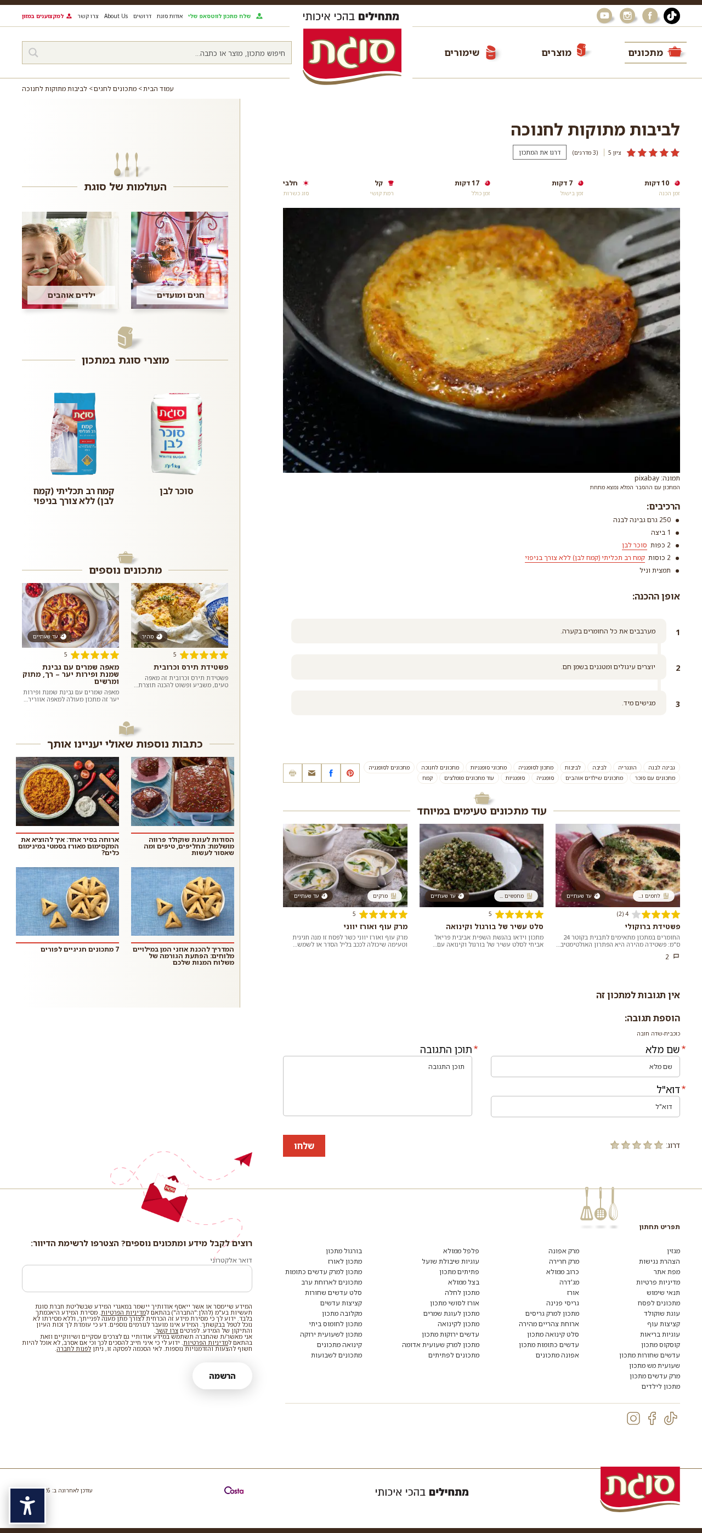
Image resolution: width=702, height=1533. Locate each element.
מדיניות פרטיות (658, 1282)
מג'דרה (569, 1282)
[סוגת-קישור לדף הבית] (352, 56)
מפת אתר (667, 1271)
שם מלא (663, 1049)
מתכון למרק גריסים (552, 1313)
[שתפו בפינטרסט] (350, 773)
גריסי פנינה (562, 1303)
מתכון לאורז (345, 1261)
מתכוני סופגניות (489, 767)
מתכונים (645, 52)
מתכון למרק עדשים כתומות (323, 1271)
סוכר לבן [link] (634, 545)
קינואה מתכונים (339, 1344)
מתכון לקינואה (458, 1323)
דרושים (142, 16)
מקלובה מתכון (342, 1313)
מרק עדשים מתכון (655, 1376)
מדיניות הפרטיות (123, 1312)
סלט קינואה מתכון (553, 1334)
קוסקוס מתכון (660, 1344)
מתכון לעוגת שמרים (451, 1313)
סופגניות (515, 778)
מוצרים (556, 52)
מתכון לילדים (661, 1386)
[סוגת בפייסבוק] (652, 16)
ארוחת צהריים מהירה (549, 1323)
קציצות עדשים (341, 1303)
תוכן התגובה (446, 1049)
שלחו (304, 1146)
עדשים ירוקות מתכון (450, 1334)
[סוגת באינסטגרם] (628, 16)
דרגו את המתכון (540, 152)
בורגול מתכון (344, 1250)
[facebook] (652, 1418)
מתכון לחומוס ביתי (335, 1323)
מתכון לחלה (462, 1292)
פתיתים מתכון (459, 1271)
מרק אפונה (563, 1250)
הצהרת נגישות (659, 1261)
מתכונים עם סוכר (655, 778)
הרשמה (222, 1376)
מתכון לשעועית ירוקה (331, 1334)
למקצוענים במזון (43, 16)
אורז (573, 1292)
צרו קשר (88, 16)
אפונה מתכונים (557, 1355)
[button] (311, 773)
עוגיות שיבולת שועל (450, 1261)
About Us (116, 16)
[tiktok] (670, 1418)
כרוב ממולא (562, 1271)
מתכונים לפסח (659, 1303)
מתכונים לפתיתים (453, 1355)
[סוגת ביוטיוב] (605, 16)
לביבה (599, 767)
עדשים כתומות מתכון (549, 1344)
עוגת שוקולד (662, 1313)
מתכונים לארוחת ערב (331, 1282)
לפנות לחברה (73, 1348)
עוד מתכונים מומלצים (469, 778)
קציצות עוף (663, 1323)
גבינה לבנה (661, 767)
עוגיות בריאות (660, 1334)
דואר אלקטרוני (231, 1260)
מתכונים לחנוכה (440, 767)
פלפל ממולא (461, 1250)
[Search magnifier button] (33, 53)
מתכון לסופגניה (535, 767)
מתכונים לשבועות (336, 1355)
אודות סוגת (170, 16)
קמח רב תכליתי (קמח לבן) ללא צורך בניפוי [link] (585, 557)
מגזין (673, 1250)
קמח (427, 778)
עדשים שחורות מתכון (649, 1355)
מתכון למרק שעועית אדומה (440, 1344)
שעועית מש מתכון (654, 1365)
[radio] (659, 1145)
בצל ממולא (463, 1282)
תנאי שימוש (663, 1292)
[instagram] (633, 1418)
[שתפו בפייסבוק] (331, 773)
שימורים (461, 52)
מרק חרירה (564, 1261)
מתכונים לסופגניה (389, 767)
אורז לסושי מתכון (454, 1303)
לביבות (573, 767)
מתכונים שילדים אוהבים (594, 778)
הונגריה (627, 767)
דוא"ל (668, 1089)
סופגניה (545, 778)
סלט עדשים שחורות (333, 1292)
